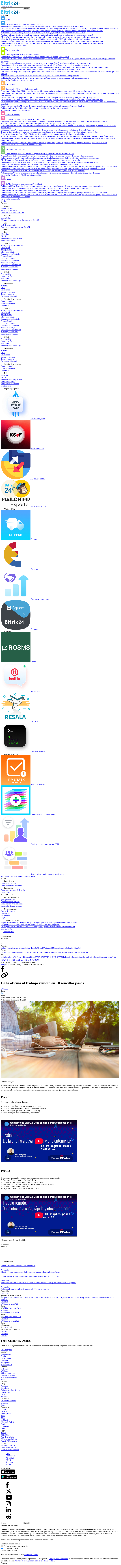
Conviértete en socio (8, 1448)
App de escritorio (7, 1437)
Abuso (8, 1464)
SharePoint (5, 1426)
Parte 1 (4, 1293)
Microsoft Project (7, 1422)
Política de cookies (31, 1555)
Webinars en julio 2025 (9, 1304)
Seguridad (9, 1462)
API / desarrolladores (9, 1439)
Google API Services (9, 1441)
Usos (3, 1394)
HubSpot (4, 1420)
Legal (8, 1454)
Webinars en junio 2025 (10, 1312)
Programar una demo (9, 1377)
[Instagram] (8, 1506)
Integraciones (6, 386)
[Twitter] (9, 1493)
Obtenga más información (58, 1559)
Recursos (4, 1396)
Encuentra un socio (8, 1445)
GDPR (8, 1460)
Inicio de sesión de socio (10, 1450)
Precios (3, 201)
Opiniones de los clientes (10, 1390)
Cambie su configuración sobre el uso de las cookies (34, 1561)
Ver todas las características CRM (13, 46)
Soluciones (5, 1388)
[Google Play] (9, 1479)
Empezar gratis (6, 6)
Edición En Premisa (8, 1401)
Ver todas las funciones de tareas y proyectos (17, 80)
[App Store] (8, 1474)
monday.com (6, 1414)
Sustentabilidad (6, 1365)
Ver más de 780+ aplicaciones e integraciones (18, 876)
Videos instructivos (8, 1373)
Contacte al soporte (8, 1375)
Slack (3, 1424)
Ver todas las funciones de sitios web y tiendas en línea (21, 145)
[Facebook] (7, 1487)
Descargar (5, 1403)
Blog (3, 965)
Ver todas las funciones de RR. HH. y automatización (21, 175)
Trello (3, 1418)
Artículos (4, 1386)
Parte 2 (9, 1293)
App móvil (5, 1435)
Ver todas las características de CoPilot (15, 197)
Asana (3, 1409)
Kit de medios (6, 1358)
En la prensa (5, 1362)
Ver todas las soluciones (10, 384)
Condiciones (10, 1456)
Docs (3, 1405)
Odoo (3, 1428)
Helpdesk (4, 1369)
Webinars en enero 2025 (10, 1321)
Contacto (4, 1360)
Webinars (4, 989)
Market (3, 1433)
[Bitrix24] (11, 4)
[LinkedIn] (8, 1512)
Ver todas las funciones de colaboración (15, 110)
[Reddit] (9, 1519)
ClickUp (4, 1411)
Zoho (3, 1416)
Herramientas (6, 1354)
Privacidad (10, 1458)
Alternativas (5, 1392)
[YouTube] (9, 1500)
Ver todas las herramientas (10, 199)
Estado (3, 1379)
